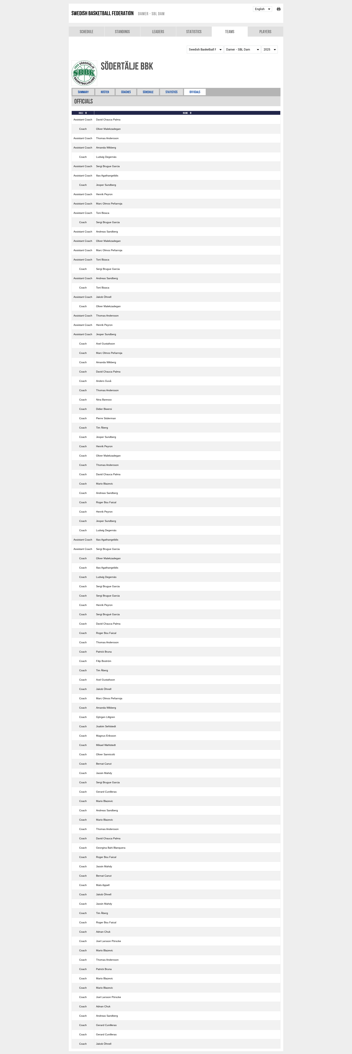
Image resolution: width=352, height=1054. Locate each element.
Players (265, 31)
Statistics (193, 31)
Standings (122, 31)
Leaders (158, 31)
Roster (105, 92)
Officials (195, 92)
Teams (229, 31)
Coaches (126, 92)
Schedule (86, 31)
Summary (83, 92)
